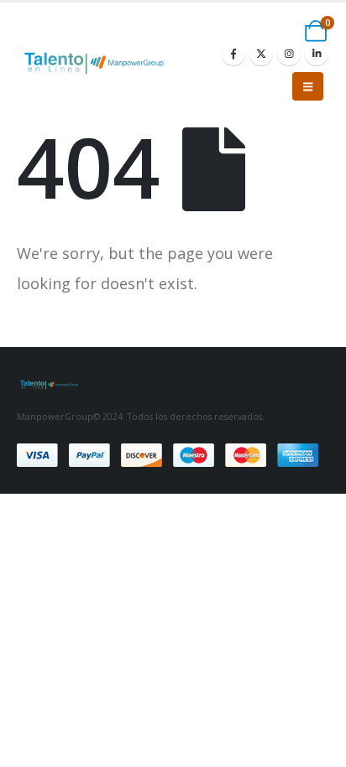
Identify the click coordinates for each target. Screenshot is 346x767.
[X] (261, 53)
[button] (307, 86)
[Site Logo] (97, 62)
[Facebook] (233, 53)
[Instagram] (289, 53)
